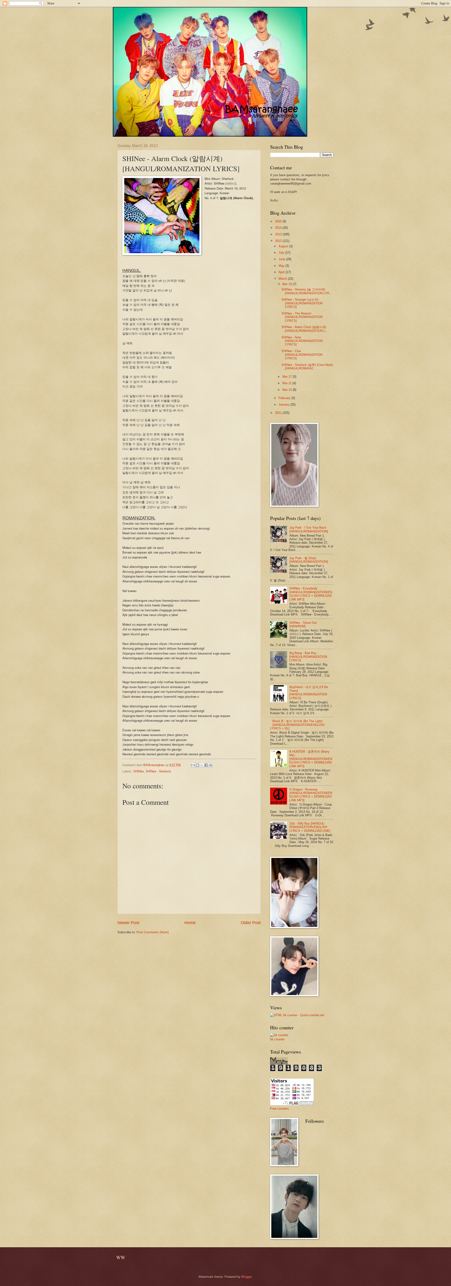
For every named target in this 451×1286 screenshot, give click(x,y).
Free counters (279, 1108)
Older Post (251, 922)
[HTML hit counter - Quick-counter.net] (297, 1015)
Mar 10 (287, 389)
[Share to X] (201, 765)
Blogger (246, 1276)
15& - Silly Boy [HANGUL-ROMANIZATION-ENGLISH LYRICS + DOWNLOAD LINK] (309, 827)
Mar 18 (287, 284)
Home (190, 922)
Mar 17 (287, 376)
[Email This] (193, 765)
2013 (279, 234)
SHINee (138, 771)
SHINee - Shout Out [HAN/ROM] (303, 624)
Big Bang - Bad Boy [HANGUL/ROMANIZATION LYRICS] (308, 656)
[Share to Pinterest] (210, 765)
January (284, 404)
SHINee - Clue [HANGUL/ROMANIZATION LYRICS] (302, 354)
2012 (279, 241)
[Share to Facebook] (206, 765)
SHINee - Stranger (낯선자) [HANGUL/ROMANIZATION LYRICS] (302, 303)
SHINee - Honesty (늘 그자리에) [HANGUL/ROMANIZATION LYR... (306, 291)
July (282, 252)
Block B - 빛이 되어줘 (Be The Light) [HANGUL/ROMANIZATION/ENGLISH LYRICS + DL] (297, 724)
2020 (279, 221)
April (282, 272)
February (285, 398)
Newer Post (128, 922)
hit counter (277, 1039)
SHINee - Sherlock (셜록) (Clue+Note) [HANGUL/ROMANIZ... (307, 366)
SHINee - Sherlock (158, 771)
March (283, 278)
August (284, 246)
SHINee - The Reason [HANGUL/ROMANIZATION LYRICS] (302, 317)
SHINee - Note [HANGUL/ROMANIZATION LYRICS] (302, 341)
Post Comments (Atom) (152, 932)
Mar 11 (287, 383)
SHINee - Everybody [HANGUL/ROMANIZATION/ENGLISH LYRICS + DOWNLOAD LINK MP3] (310, 594)
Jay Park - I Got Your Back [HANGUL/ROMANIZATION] (308, 529)
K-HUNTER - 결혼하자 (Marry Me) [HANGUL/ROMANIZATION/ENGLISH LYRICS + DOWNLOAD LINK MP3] (310, 759)
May (282, 265)
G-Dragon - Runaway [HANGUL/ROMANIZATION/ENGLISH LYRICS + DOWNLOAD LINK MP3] (310, 795)
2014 (279, 227)
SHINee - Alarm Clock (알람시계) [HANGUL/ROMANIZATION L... (304, 328)
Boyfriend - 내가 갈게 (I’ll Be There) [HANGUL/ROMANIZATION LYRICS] (308, 692)
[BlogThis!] (197, 765)
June (282, 259)
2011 (279, 412)
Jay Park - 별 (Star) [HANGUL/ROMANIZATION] (308, 559)
